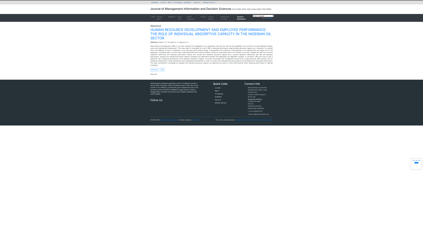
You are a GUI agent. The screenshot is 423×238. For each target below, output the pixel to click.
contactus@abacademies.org (258, 114)
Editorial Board (159, 18)
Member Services (209, 2)
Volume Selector (211, 18)
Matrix (170, 2)
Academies (155, 2)
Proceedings (178, 2)
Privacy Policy (196, 120)
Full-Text (154, 70)
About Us (197, 2)
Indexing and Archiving (225, 18)
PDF (162, 70)
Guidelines (187, 2)
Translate (269, 18)
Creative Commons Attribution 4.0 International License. (254, 120)
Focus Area (180, 18)
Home (153, 17)
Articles (203, 17)
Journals (163, 2)
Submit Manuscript (190, 18)
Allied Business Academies (169, 120)
